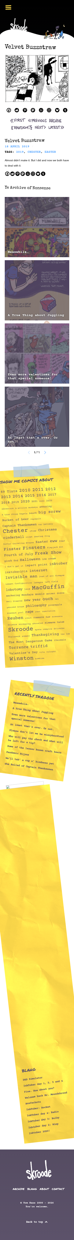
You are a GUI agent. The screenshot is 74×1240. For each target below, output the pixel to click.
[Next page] (45, 452)
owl (57, 599)
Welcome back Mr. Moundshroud (46, 1095)
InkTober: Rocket (38, 1108)
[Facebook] (9, 110)
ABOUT (44, 1189)
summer (26, 636)
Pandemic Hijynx (17, 753)
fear (62, 541)
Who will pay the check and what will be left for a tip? (35, 740)
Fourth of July (18, 554)
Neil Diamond (14, 601)
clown (29, 537)
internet (38, 570)
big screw (49, 512)
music (40, 594)
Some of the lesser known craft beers (34, 749)
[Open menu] (8, 7)
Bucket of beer (15, 519)
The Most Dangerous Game (30, 641)
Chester (15, 531)
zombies (40, 658)
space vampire (43, 629)
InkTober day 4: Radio (43, 1113)
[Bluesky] (57, 110)
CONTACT (58, 1189)
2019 (15, 502)
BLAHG (32, 1189)
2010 (25, 490)
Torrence (19, 647)
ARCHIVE (18, 1189)
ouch (47, 599)
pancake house (15, 607)
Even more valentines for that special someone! (33, 376)
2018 (5, 503)
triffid (39, 646)
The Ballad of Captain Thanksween (29, 766)
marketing (13, 596)
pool (21, 612)
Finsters (34, 548)
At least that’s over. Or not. (32, 727)
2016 (41, 495)
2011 (38, 490)
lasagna (38, 582)
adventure (8, 508)
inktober (58, 563)
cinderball (13, 537)
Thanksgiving (45, 635)
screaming (25, 624)
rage (29, 612)
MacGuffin (48, 587)
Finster (12, 549)
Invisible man (21, 577)
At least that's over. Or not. (33, 440)
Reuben (15, 618)
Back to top (35, 1222)
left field (51, 581)
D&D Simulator (33, 1079)
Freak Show (48, 553)
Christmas (47, 530)
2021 (34, 501)
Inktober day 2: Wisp (43, 1125)
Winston (21, 658)
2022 (42, 501)
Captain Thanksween (19, 525)
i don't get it (14, 566)
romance (38, 617)
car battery (45, 524)
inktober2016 (16, 572)
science (12, 624)
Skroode (20, 629)
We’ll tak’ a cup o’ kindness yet (29, 760)
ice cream (49, 559)
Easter (41, 542)
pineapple (55, 605)
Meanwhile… (18, 252)
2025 (49, 500)
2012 (50, 489)
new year (32, 600)
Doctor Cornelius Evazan (18, 543)
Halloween (30, 559)
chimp (33, 531)
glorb (8, 561)
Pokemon (12, 613)
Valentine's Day (23, 652)
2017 (52, 495)
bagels (24, 513)
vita (42, 652)
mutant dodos (55, 593)
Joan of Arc (46, 576)
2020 (25, 501)
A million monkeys (26, 507)
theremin (60, 640)
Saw (48, 616)
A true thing (10, 514)
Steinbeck (14, 636)
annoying (45, 506)
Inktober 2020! (39, 1132)
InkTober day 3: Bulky (44, 1119)
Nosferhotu (33, 1102)
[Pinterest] (25, 110)
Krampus (60, 575)
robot (28, 618)
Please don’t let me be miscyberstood (36, 733)
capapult (35, 519)
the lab (65, 634)
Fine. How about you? (39, 1090)
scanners (57, 616)
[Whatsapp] (41, 110)
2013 (6, 497)
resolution (49, 611)
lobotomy (14, 589)
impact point (36, 565)
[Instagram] (49, 110)
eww (53, 541)
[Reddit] (17, 110)
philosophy (36, 605)
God (16, 560)
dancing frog (42, 536)
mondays (27, 595)
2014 (17, 496)
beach (33, 513)
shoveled (37, 623)
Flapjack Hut (55, 547)
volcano (51, 651)
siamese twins (55, 622)
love (27, 589)
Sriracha (59, 628)
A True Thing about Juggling (36, 315)
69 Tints (9, 491)
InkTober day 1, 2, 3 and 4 (43, 1084)
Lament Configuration (19, 583)
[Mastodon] (33, 110)
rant (38, 611)
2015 (30, 496)
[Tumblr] (65, 110)
